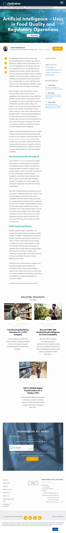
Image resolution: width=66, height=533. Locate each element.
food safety (22, 161)
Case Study (51, 85)
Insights (9, 7)
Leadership (6, 483)
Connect (33, 483)
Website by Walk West (57, 516)
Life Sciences (22, 441)
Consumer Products (21, 324)
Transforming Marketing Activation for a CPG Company (54, 88)
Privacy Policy (7, 489)
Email (40, 49)
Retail (45, 441)
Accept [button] (55, 529)
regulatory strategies (32, 271)
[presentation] (21, 448)
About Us (6, 496)
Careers (5, 486)
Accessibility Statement (7, 505)
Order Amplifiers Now (8, 500)
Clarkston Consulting (12, 4)
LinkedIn (47, 49)
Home (3, 7)
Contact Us (6, 492)
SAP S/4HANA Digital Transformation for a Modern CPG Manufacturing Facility (53, 106)
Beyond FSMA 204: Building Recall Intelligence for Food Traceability (53, 96)
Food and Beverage (18, 326)
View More (33, 300)
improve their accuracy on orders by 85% (22, 139)
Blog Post (34, 35)
